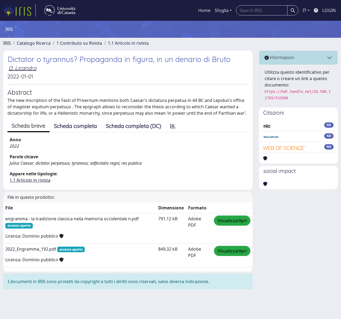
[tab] (173, 126)
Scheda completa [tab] (75, 126)
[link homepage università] (60, 10)
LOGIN (329, 10)
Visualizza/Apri (232, 220)
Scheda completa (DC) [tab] (133, 126)
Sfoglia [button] (222, 10)
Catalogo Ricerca (34, 43)
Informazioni (281, 57)
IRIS (7, 43)
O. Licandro (22, 68)
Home (204, 10)
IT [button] (304, 10)
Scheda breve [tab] (28, 125)
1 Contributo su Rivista (79, 43)
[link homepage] (19, 10)
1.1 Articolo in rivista (128, 43)
